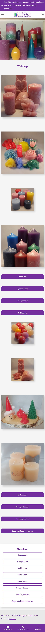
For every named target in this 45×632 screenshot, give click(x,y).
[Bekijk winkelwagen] (42, 14)
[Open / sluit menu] (2, 14)
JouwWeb (13, 619)
